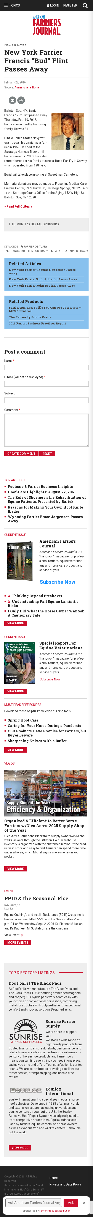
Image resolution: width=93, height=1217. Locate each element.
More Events (17, 942)
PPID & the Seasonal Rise (36, 898)
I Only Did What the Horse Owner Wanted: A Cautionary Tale (46, 613)
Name (9, 360)
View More (15, 623)
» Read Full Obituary (18, 206)
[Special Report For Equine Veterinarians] (19, 662)
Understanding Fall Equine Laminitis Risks (43, 603)
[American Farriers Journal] (19, 561)
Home (54, 1178)
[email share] (12, 100)
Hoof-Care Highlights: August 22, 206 (41, 492)
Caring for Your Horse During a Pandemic (44, 725)
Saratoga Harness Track (71, 251)
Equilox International (59, 1091)
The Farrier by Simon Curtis (30, 317)
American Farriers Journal (57, 544)
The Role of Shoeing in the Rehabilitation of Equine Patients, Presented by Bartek (47, 499)
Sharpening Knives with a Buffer (37, 740)
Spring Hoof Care (23, 720)
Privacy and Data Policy (65, 1184)
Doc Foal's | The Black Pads (35, 983)
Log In (54, 5)
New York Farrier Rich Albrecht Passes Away (43, 279)
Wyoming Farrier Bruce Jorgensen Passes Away (45, 518)
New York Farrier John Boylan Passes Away (42, 286)
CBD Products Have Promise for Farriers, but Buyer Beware (47, 733)
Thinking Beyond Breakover (37, 596)
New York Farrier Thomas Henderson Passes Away (42, 271)
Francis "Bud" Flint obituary (29, 251)
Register (70, 5)
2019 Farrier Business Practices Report (37, 323)
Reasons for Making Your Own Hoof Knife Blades (45, 509)
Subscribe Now (50, 679)
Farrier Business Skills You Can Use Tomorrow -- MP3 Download (45, 309)
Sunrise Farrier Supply (60, 1024)
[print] (21, 100)
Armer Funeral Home (27, 87)
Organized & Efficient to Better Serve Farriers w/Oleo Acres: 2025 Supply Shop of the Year (44, 825)
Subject (9, 393)
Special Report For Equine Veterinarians (60, 645)
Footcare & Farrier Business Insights (40, 486)
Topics (14, 5)
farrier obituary (35, 246)
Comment (12, 410)
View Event (11, 935)
